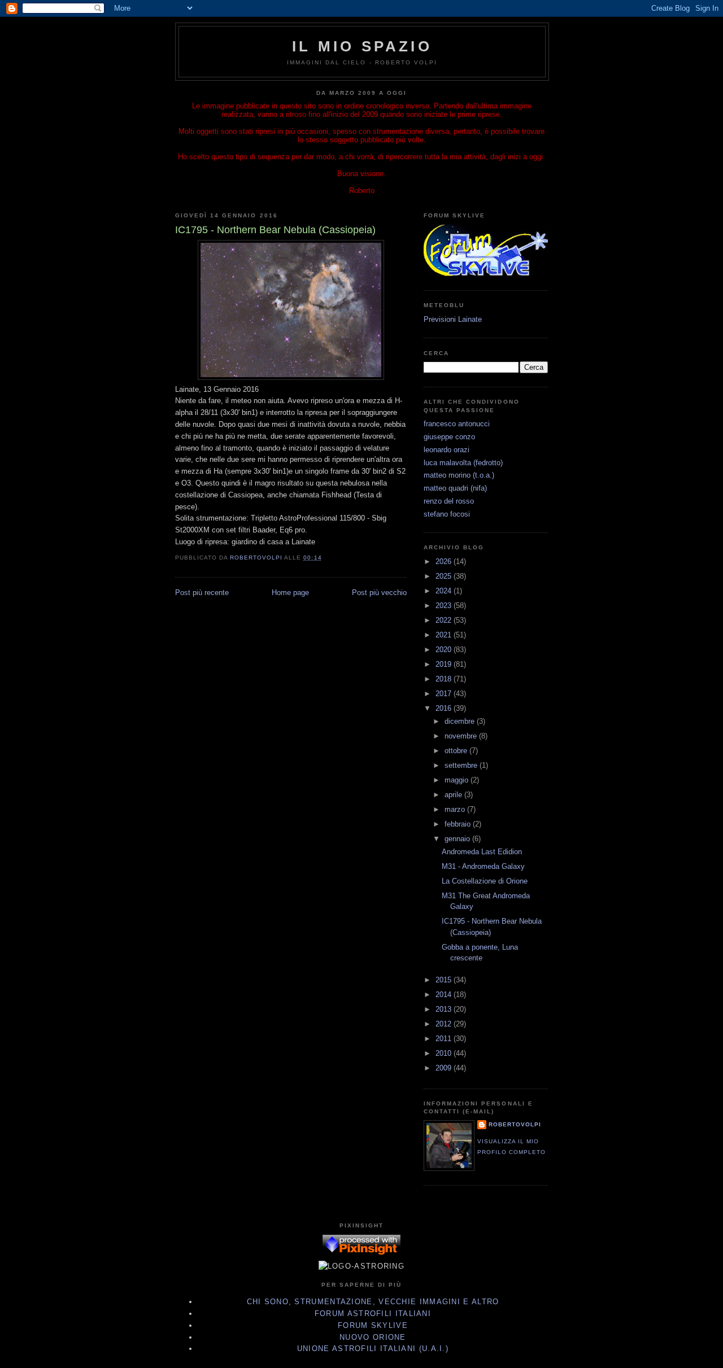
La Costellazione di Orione (485, 881)
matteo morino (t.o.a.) (459, 475)
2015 (444, 980)
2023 (444, 605)
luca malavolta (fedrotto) (463, 462)
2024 (444, 591)
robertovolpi (515, 1124)
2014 (444, 994)
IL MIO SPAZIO (362, 46)
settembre (462, 765)
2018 (444, 679)
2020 (444, 649)
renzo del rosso (449, 501)
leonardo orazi (446, 449)
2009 (444, 1068)
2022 (444, 620)
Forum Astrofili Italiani (373, 1313)
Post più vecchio (379, 592)
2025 (444, 576)
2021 (444, 635)
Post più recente (202, 592)
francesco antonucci (457, 423)
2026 (444, 561)
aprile (454, 794)
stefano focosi (447, 514)
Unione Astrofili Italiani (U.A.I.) (372, 1348)
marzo (456, 809)
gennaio (458, 838)
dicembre (461, 721)
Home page (290, 592)
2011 (444, 1038)
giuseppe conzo (449, 436)
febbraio (459, 824)
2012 (444, 1024)
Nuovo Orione (372, 1337)
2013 (444, 1009)
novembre (462, 736)
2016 (444, 708)
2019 (444, 664)
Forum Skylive (373, 1325)
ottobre (457, 750)
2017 (444, 693)
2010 (444, 1053)
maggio (458, 780)
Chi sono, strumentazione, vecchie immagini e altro (373, 1301)
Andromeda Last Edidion (482, 851)
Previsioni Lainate (453, 319)
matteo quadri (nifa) (455, 488)
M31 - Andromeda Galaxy (483, 866)
